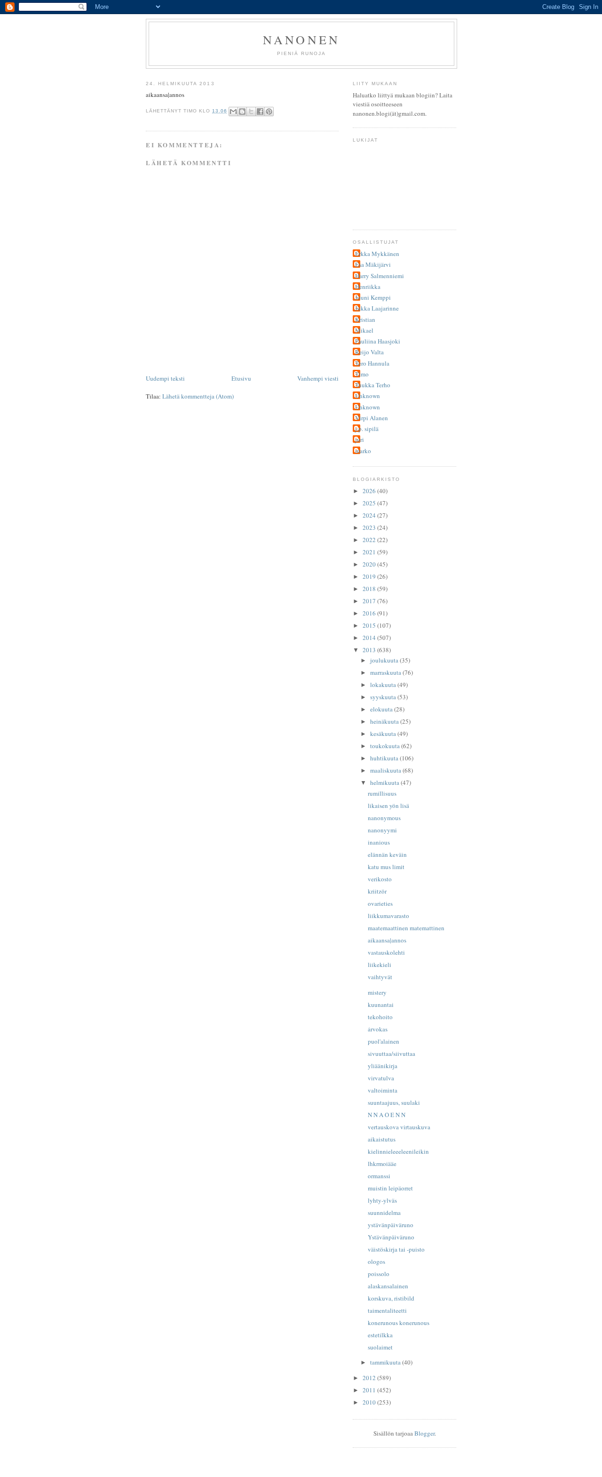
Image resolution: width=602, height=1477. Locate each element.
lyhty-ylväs (382, 1200)
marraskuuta (386, 672)
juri (359, 439)
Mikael (364, 330)
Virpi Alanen (371, 418)
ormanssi (379, 1176)
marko (363, 451)
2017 (370, 601)
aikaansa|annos (387, 940)
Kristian (365, 319)
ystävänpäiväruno (390, 1225)
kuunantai (381, 1004)
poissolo (378, 1273)
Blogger (424, 1433)
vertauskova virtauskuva (399, 1127)
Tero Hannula (372, 363)
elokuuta (382, 709)
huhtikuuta (385, 758)
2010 (370, 1402)
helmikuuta (385, 782)
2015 (370, 625)
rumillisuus (382, 793)
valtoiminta (382, 1090)
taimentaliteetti (387, 1310)
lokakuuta (383, 684)
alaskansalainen (388, 1286)
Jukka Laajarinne (377, 308)
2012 (370, 1377)
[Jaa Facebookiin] (260, 111)
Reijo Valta (369, 352)
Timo (362, 374)
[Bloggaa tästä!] (242, 111)
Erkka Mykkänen (377, 253)
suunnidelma (384, 1212)
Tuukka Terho (372, 385)
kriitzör (377, 891)
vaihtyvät (380, 977)
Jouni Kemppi (373, 297)
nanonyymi (382, 830)
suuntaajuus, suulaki (394, 1102)
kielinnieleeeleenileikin (398, 1151)
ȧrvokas (378, 1029)
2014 (370, 637)
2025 (370, 503)
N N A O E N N (386, 1114)
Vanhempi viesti (318, 378)
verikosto (380, 879)
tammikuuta (386, 1362)
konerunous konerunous (398, 1322)
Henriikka (367, 286)
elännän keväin (387, 854)
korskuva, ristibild (391, 1298)
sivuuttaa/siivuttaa (391, 1053)
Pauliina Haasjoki (377, 341)
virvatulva (381, 1078)
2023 (370, 527)
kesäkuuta (383, 733)
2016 (370, 613)
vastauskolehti (386, 952)
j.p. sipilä (367, 428)
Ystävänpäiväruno (391, 1237)
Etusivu (241, 378)
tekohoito (380, 1017)
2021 (370, 552)
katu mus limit (386, 866)
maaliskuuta (386, 770)
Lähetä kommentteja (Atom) (198, 396)
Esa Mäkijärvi (373, 264)
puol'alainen (383, 1041)
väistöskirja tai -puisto (396, 1249)
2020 (370, 564)
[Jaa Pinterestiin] (269, 111)
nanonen (301, 40)
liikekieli (379, 964)
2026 (370, 491)
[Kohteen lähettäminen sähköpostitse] (233, 111)
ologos (376, 1261)
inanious (379, 842)
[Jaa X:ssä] (251, 111)
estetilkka (380, 1335)
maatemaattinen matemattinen (406, 928)
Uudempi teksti (165, 378)
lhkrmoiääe (382, 1163)
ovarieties (380, 903)
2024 (370, 515)
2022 (370, 539)
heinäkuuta (385, 721)
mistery (377, 992)
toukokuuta (385, 746)
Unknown (367, 395)
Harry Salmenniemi (379, 275)
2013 (370, 650)
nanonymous (384, 818)
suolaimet (380, 1347)
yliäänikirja (382, 1066)
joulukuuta (385, 660)
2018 (370, 588)
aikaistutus (382, 1139)
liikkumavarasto (388, 915)
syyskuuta (383, 697)
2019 (370, 576)
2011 (370, 1390)
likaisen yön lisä (388, 805)
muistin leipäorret (390, 1188)
